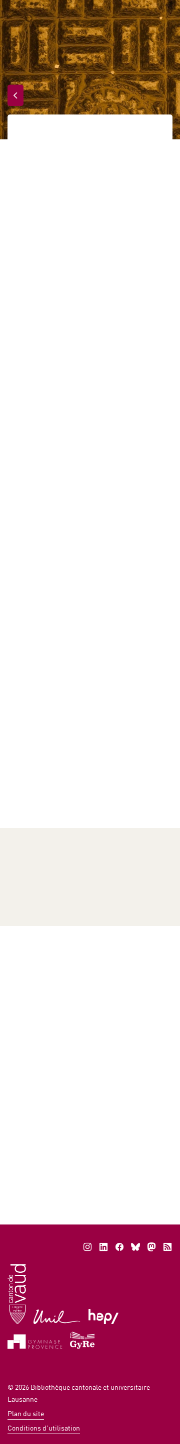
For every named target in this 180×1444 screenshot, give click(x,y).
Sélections (32, 858)
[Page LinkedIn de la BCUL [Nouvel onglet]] (103, 1247)
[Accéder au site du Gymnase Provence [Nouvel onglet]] (35, 1340)
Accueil (31, 133)
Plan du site (26, 1413)
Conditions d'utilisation (44, 1428)
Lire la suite (47, 1167)
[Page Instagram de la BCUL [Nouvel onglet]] (87, 1247)
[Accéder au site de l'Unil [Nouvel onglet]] (57, 1316)
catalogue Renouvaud (62, 789)
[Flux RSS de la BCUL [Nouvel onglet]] (167, 1247)
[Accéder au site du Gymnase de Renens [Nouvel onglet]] (83, 1339)
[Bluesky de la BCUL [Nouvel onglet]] (135, 1247)
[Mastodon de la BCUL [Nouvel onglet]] (151, 1247)
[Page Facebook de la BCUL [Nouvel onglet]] (119, 1247)
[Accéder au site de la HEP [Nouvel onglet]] (103, 1316)
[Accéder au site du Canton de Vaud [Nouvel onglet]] (17, 1293)
